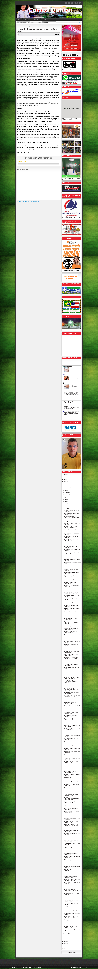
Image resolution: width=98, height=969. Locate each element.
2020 (65, 939)
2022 (65, 483)
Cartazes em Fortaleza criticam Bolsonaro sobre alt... (70, 802)
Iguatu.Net (66, 406)
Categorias (27, 19)
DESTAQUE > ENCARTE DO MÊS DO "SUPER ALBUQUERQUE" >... (72, 589)
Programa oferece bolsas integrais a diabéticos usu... (71, 791)
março (66, 508)
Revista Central (67, 360)
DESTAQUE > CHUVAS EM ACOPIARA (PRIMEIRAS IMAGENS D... (72, 678)
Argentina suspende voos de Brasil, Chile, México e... (71, 739)
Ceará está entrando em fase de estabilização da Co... (70, 716)
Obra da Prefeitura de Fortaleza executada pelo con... (70, 671)
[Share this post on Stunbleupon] (29, 158)
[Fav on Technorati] (44, 158)
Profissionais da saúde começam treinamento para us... (70, 887)
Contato (44, 19)
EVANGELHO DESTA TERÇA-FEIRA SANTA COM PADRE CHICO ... (71, 593)
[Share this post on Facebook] (26, 158)
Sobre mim (36, 19)
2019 (65, 941)
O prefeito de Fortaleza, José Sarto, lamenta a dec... (71, 616)
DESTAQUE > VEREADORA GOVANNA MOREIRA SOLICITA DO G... (72, 880)
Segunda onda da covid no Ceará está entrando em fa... (71, 511)
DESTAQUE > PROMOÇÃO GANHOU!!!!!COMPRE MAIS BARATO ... (72, 890)
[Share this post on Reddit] (34, 158)
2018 (65, 943)
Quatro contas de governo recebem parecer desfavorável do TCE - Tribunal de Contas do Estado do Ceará (71, 413)
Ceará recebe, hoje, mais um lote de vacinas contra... (71, 723)
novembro (67, 490)
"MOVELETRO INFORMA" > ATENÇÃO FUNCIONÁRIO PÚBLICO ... (72, 696)
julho (66, 499)
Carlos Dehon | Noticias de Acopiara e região (18, 967)
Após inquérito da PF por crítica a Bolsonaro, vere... (70, 768)
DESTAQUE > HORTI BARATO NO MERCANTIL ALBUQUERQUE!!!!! (71, 658)
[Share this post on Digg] (31, 158)
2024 (65, 479)
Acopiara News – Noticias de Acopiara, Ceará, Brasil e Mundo (71, 392)
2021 (65, 486)
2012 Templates (85, 967)
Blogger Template (32, 967)
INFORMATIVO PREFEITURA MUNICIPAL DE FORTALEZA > (71, 686)
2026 (65, 474)
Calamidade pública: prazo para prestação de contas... (70, 877)
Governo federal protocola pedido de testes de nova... (71, 713)
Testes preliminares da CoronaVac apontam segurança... (71, 901)
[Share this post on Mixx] (41, 158)
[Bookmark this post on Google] (36, 158)
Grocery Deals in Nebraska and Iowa (71, 403)
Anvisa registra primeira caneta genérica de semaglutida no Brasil (73, 385)
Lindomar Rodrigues (68, 374)
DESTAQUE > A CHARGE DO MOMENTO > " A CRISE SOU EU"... (72, 517)
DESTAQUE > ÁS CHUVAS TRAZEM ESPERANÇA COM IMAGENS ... (71, 675)
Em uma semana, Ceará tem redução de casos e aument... (72, 700)
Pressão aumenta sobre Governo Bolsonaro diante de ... (70, 719)
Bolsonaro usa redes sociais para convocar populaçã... (70, 632)
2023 (65, 481)
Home (19, 26)
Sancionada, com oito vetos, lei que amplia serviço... (71, 570)
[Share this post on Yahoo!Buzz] (46, 158)
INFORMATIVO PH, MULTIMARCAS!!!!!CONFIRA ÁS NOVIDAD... (71, 622)
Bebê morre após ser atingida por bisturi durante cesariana (74, 368)
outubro (66, 492)
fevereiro (66, 933)
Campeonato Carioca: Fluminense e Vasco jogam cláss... (71, 576)
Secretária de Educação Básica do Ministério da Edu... (71, 603)
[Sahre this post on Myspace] (48, 158)
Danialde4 (39, 967)
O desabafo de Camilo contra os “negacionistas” (70, 619)
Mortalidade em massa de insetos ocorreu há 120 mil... (70, 703)
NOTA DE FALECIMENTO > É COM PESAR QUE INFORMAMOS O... (71, 825)
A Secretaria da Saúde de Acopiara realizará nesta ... (71, 655)
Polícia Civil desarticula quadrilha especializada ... (70, 583)
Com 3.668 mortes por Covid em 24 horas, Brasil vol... (71, 540)
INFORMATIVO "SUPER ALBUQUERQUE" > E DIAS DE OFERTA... (71, 689)
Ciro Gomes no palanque (69, 626)
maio (66, 503)
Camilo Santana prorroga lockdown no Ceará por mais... (71, 693)
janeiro (66, 936)
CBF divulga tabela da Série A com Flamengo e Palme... (71, 795)
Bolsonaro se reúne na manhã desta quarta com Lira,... (71, 860)
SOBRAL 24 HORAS (68, 366)
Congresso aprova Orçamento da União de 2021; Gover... (72, 759)
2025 (65, 477)
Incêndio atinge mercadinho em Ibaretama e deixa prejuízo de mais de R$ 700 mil (71, 363)
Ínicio (19, 19)
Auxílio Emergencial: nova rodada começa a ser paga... (70, 907)
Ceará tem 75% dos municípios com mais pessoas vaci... (71, 629)
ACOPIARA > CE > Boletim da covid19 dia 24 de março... (72, 815)
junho (66, 501)
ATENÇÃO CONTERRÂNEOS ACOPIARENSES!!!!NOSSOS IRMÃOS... (70, 681)
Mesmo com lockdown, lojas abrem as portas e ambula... (71, 812)
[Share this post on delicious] (39, 158)
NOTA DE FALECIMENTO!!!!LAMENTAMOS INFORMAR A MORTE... (71, 798)
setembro (67, 494)
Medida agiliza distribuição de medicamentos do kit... (70, 580)
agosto (66, 497)
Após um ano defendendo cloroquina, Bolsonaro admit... (71, 847)
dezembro (67, 487)
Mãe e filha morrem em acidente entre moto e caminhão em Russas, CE (74, 377)
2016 (65, 948)
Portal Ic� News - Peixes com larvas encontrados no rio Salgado (71, 417)
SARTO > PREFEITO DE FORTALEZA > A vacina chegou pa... (72, 729)
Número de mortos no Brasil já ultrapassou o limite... (70, 772)
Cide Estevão (67, 383)
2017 (65, 945)
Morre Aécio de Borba (68, 828)
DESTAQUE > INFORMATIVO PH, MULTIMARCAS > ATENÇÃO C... (71, 917)
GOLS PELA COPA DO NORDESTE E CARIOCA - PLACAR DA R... (71, 527)
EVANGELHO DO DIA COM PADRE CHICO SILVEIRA (71, 547)
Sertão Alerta (67, 396)
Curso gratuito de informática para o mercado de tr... (71, 854)
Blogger (74, 952)
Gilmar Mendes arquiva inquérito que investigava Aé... (71, 897)
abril (66, 506)
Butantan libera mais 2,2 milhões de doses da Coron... (71, 864)
